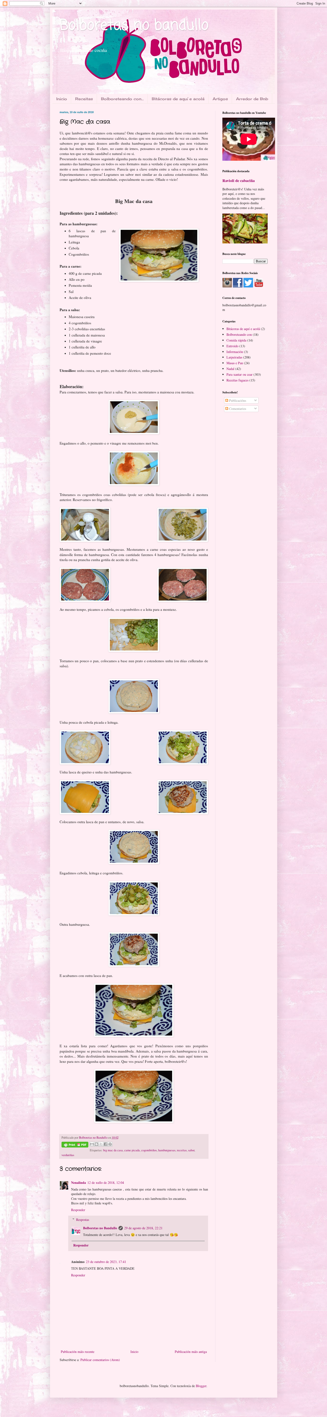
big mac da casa (113, 1150)
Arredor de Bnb (252, 98)
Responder (78, 1209)
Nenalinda (78, 1182)
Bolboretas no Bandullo (100, 1227)
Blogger (201, 1386)
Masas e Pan (234, 363)
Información (234, 351)
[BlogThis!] (96, 1144)
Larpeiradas (234, 357)
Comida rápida (236, 340)
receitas (182, 1150)
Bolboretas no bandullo (134, 26)
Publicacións (237, 400)
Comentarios (237, 408)
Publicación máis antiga (191, 1351)
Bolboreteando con (239, 334)
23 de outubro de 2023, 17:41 (106, 1261)
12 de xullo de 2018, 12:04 (105, 1182)
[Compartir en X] (101, 1144)
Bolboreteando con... (122, 98)
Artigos (220, 98)
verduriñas (68, 1155)
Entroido (232, 346)
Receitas (84, 98)
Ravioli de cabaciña (238, 180)
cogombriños (149, 1150)
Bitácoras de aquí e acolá (178, 98)
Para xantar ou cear (239, 374)
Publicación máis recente (77, 1351)
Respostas (82, 1219)
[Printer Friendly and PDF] (75, 1145)
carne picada (132, 1150)
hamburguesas (166, 1150)
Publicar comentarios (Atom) (100, 1359)
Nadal (230, 368)
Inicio (61, 98)
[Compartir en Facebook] (105, 1144)
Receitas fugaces (237, 380)
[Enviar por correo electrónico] (92, 1144)
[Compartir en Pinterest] (110, 1144)
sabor (191, 1150)
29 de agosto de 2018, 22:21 (143, 1228)
